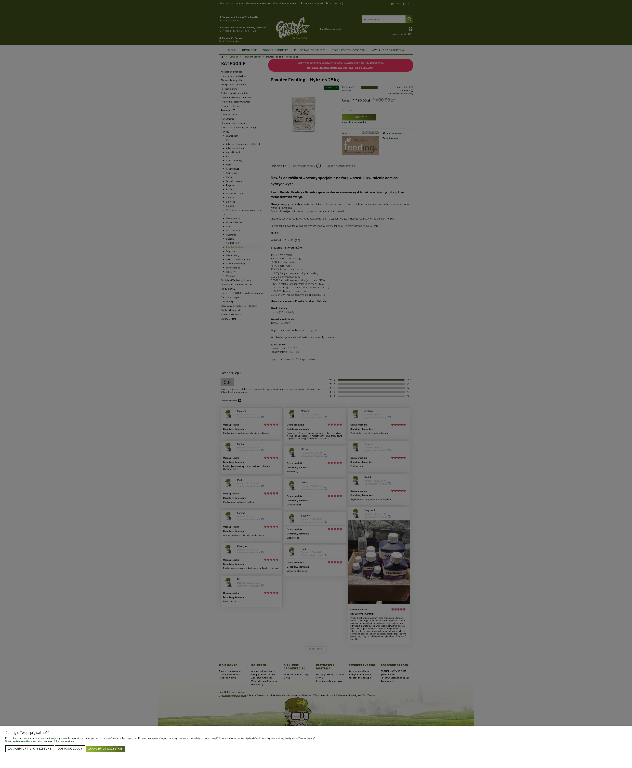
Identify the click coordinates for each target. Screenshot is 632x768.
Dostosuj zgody (70, 748)
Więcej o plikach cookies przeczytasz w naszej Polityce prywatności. (40, 741)
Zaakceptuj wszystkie (105, 748)
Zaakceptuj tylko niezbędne (29, 748)
